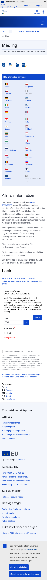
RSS (3, 5)
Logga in (39, 6)
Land (6, 318)
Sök (43, 13)
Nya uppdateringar (9, 7)
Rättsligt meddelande (11, 423)
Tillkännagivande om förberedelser (17, 435)
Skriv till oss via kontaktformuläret (16, 481)
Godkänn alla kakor (18, 567)
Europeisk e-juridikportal (17, 410)
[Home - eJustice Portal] (17, 12)
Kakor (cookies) (8, 521)
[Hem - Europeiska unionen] (10, 453)
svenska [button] (37, 13)
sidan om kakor (30, 550)
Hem (4, 31)
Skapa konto (26, 6)
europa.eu (20, 460)
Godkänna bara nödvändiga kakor (24, 574)
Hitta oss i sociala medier (12, 497)
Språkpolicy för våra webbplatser (16, 509)
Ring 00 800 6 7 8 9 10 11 (13, 473)
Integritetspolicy (8, 427)
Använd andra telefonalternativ (15, 477)
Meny (43, 24)
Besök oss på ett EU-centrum (14, 485)
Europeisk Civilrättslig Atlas (27, 31)
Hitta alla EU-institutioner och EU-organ (19, 533)
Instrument (9, 328)
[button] (5, 387)
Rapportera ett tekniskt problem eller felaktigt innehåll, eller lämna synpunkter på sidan (21, 375)
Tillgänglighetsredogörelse (13, 431)
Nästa (37, 317)
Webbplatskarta (8, 438)
